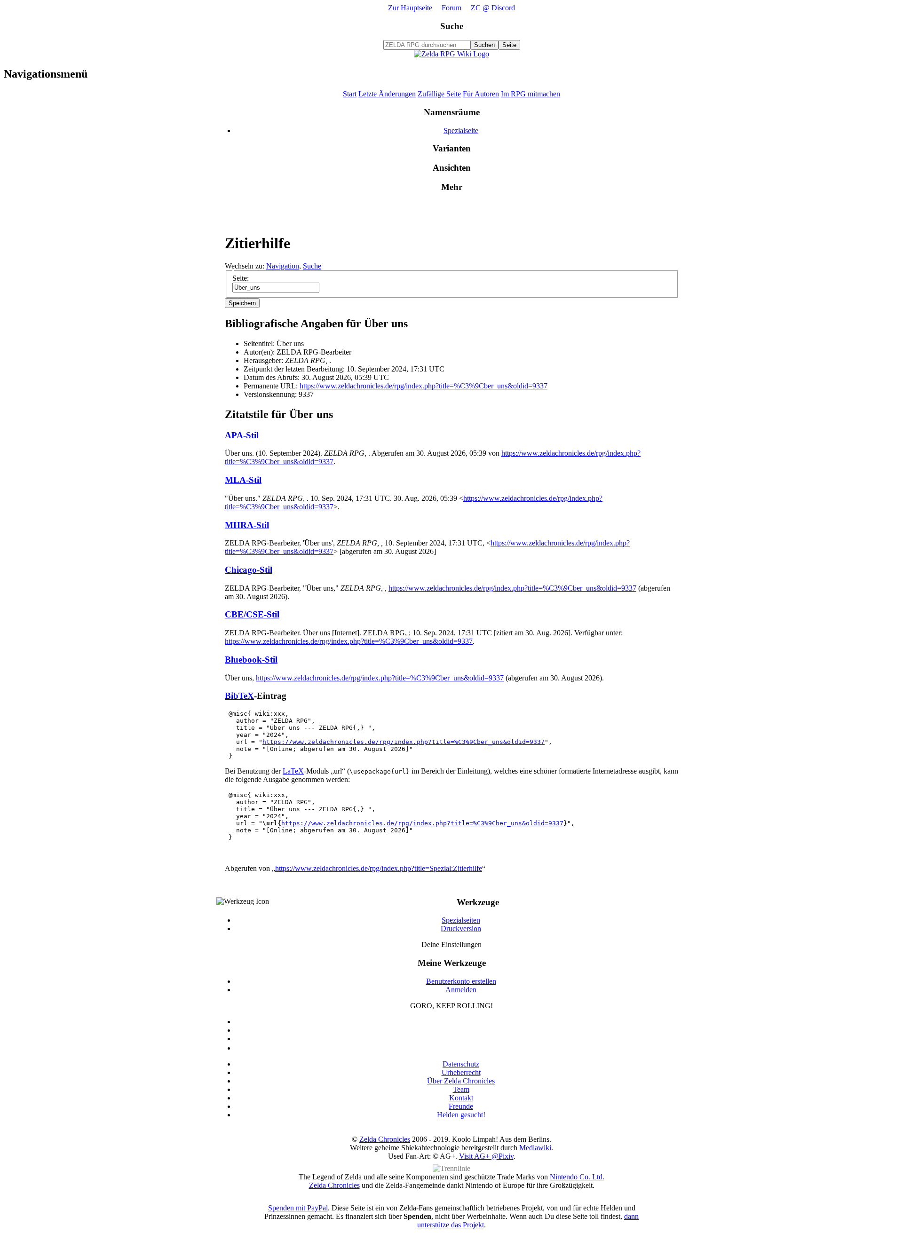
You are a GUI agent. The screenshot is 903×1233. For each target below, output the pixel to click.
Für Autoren (481, 94)
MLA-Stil (243, 480)
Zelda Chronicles (384, 1139)
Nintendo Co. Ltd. (577, 1177)
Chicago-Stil (248, 570)
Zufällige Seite (439, 94)
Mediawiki (535, 1148)
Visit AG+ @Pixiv (486, 1156)
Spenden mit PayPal (298, 1208)
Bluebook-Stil (251, 659)
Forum (451, 8)
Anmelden (460, 990)
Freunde (461, 1106)
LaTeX (293, 771)
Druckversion (461, 929)
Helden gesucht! (461, 1115)
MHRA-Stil (247, 525)
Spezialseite (461, 130)
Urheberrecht (461, 1072)
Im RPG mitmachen (530, 94)
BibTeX (239, 696)
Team (461, 1089)
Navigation (282, 266)
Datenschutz (461, 1064)
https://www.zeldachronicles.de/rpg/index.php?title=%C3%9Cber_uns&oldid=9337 (423, 386)
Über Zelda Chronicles (461, 1081)
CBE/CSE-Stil (252, 614)
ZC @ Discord (493, 8)
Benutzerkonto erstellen (461, 981)
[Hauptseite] (451, 54)
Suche (451, 26)
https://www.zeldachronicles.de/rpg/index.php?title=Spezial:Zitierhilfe (378, 868)
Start (349, 94)
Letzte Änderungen (387, 94)
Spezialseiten (461, 920)
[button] (242, 303)
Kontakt (461, 1098)
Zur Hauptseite (410, 8)
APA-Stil (242, 435)
